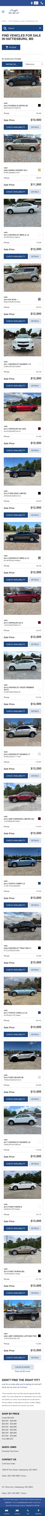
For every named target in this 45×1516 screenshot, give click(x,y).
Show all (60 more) (22, 1371)
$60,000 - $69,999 (9, 1432)
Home (4, 21)
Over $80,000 (7, 1438)
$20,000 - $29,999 (9, 1420)
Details (35, 127)
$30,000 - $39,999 (9, 1423)
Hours (23, 1475)
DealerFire (8, 1502)
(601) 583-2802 (14, 1475)
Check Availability (15, 127)
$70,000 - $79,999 (9, 1435)
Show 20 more (22, 1367)
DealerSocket (23, 1502)
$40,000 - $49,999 (9, 1426)
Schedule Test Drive (10, 1451)
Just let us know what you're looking (16, 1384)
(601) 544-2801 (14, 1493)
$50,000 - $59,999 (9, 1429)
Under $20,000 (8, 1417)
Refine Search (13, 64)
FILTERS (12, 47)
